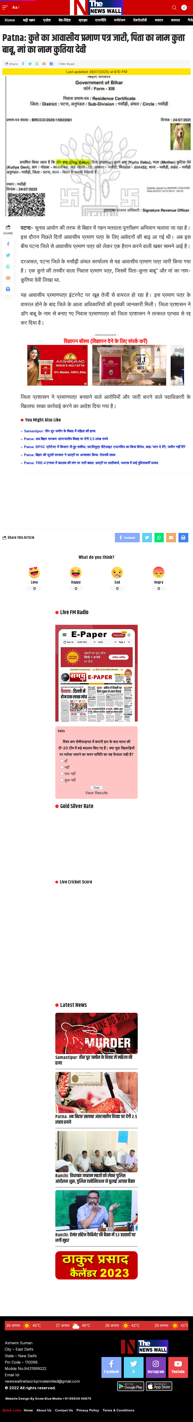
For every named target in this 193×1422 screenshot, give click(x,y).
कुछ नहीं (70, 780)
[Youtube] (178, 1367)
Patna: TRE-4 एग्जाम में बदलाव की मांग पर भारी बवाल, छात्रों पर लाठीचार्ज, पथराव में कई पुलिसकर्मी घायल (91, 463)
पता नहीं (70, 773)
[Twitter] (134, 1367)
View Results (96, 792)
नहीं (66, 767)
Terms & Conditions (118, 1410)
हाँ (65, 761)
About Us (44, 1410)
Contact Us (64, 1410)
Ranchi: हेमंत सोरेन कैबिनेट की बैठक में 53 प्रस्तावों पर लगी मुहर (95, 1237)
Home (28, 1410)
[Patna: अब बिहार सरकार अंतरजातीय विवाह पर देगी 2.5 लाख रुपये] (96, 1092)
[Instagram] (156, 1367)
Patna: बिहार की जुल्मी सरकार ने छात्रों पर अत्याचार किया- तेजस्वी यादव (69, 455)
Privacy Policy (87, 1410)
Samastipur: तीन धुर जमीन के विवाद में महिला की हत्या (59, 431)
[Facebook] (111, 1367)
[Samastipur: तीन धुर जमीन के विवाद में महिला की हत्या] (96, 1033)
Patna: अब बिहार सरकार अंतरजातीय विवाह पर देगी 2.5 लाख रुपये (66, 439)
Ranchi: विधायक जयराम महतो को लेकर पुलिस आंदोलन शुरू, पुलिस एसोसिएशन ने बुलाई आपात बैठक (95, 1178)
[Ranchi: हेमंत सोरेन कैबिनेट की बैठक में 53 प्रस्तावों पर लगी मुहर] (96, 1210)
